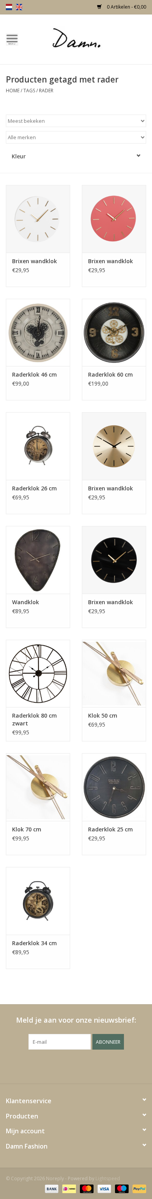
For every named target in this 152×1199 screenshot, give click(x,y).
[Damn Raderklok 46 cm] (38, 332)
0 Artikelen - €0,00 (126, 7)
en (19, 7)
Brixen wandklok (34, 261)
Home (12, 90)
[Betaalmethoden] (51, 1188)
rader (46, 90)
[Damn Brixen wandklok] (38, 219)
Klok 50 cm (102, 715)
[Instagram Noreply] (97, 1065)
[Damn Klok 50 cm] (114, 673)
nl (9, 7)
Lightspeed (107, 1178)
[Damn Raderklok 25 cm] (114, 787)
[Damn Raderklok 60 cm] (114, 332)
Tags (29, 90)
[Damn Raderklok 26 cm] (38, 446)
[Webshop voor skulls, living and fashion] (88, 38)
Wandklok (25, 602)
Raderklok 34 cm (34, 943)
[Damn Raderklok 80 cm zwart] (38, 673)
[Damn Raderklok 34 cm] (38, 901)
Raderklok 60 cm (110, 374)
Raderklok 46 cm (34, 374)
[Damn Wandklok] (38, 560)
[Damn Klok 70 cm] (38, 787)
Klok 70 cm (26, 829)
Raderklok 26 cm (34, 488)
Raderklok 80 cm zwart (34, 719)
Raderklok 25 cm (110, 829)
